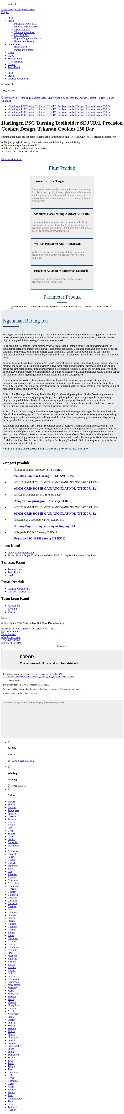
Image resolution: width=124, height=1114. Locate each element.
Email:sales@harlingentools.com (18, 9)
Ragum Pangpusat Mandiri (27, 38)
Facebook (15, 605)
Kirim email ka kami (11, 159)
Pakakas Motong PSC (25, 23)
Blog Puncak (20, 47)
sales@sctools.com (11, 637)
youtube (14, 608)
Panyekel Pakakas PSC (26, 26)
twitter (13, 612)
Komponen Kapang (24, 41)
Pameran (18, 61)
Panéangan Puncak (24, 49)
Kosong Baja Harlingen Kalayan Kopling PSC (45, 526)
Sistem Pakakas (22, 29)
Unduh (11, 64)
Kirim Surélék (8, 634)
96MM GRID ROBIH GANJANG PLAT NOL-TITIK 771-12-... (56, 488)
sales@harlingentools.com (21, 552)
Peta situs (6, 628)
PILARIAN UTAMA (43, 628)
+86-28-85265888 (10, 640)
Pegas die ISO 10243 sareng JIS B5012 (40, 538)
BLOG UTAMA (21, 628)
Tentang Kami (15, 58)
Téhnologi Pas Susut (24, 32)
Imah (10, 17)
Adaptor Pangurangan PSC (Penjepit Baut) (43, 501)
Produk (11, 20)
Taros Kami (14, 67)
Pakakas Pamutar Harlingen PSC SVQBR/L (44, 476)
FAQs (11, 55)
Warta (11, 52)
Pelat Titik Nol (21, 35)
